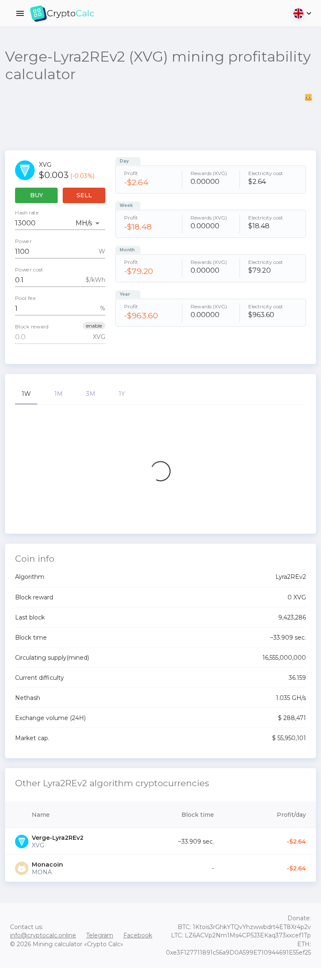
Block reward (32, 327)
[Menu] (20, 13)
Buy (36, 195)
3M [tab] (90, 394)
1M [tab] (58, 394)
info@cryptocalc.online (43, 935)
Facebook (137, 935)
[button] (94, 325)
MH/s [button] (84, 223)
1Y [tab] (122, 394)
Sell (84, 195)
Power (23, 241)
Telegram (99, 935)
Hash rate (27, 213)
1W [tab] (26, 394)
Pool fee (25, 298)
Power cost (29, 270)
